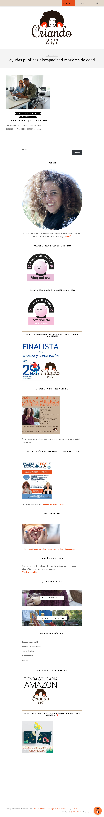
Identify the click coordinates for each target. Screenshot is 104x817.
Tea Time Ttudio (75, 812)
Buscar (24, 149)
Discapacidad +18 (28, 117)
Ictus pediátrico (28, 651)
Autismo (25, 660)
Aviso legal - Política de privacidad (58, 809)
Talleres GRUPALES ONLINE (54, 504)
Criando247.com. (39, 809)
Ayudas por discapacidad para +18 (28, 120)
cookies (74, 809)
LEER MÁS (68, 236)
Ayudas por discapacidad (28, 113)
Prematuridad (27, 656)
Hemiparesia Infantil (30, 642)
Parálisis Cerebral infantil (31, 647)
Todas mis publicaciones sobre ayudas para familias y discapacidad (48, 549)
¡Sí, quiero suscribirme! (30, 572)
